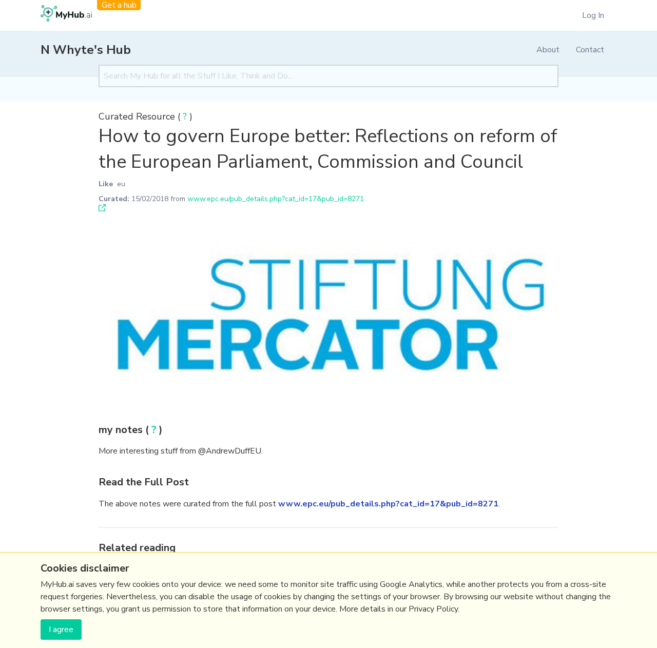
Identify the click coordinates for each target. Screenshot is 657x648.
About (547, 49)
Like (106, 184)
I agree (61, 629)
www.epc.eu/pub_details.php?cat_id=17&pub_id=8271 (275, 199)
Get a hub (119, 5)
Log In (593, 15)
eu (121, 184)
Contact (590, 49)
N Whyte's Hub (86, 50)
